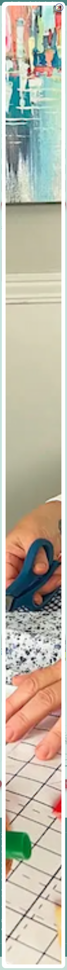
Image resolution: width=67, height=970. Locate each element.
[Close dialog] (59, 7)
